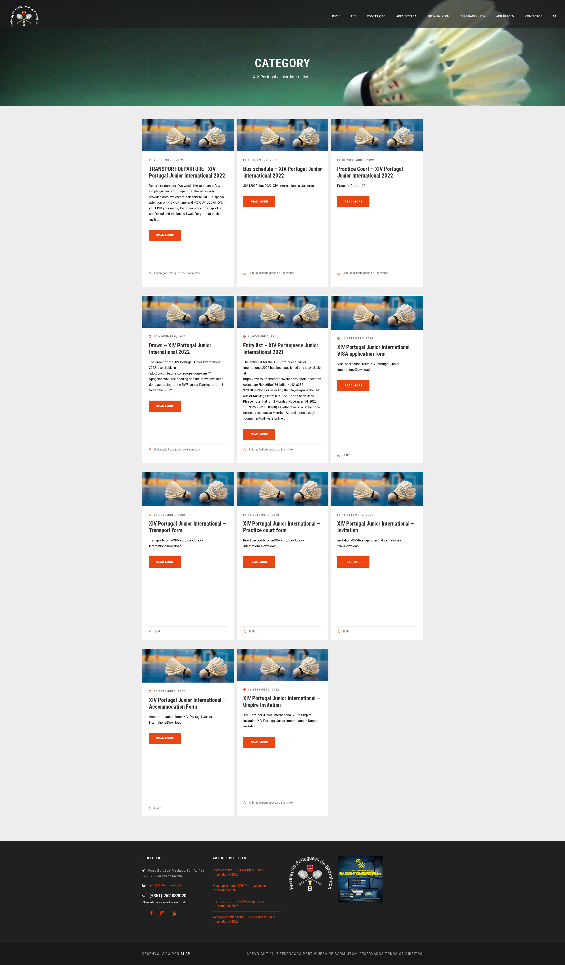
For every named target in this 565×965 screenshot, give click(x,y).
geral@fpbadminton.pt (165, 885)
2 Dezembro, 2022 (168, 160)
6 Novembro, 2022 (263, 336)
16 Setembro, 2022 (357, 338)
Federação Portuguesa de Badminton (177, 273)
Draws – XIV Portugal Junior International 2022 (180, 348)
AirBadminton (438, 16)
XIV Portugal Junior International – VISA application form (375, 350)
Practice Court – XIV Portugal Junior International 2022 (370, 172)
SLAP (346, 455)
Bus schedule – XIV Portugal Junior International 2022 (282, 172)
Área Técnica (406, 16)
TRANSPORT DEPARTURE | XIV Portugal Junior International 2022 (187, 172)
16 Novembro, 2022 (170, 336)
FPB (353, 16)
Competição (376, 16)
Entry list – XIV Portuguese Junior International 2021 (280, 348)
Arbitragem (505, 16)
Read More (165, 235)
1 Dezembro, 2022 (262, 160)
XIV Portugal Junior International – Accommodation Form (187, 703)
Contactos (533, 16)
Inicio (336, 16)
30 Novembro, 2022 (358, 160)
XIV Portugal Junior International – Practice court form (281, 527)
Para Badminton (473, 16)
